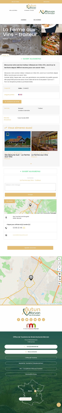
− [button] (59, 270)
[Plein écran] (59, 258)
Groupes (46, 1)
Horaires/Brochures (31, 374)
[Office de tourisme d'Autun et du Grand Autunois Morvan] (47, 10)
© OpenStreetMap (52, 303)
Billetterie (15, 1)
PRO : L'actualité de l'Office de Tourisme (31, 368)
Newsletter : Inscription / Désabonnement (31, 363)
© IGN (47, 303)
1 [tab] (31, 164)
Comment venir (25, 399)
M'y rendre (9, 201)
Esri (44, 303)
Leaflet (42, 303)
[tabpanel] (17, 146)
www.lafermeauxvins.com (20, 235)
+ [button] (59, 267)
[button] (13, 10)
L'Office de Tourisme (31, 357)
